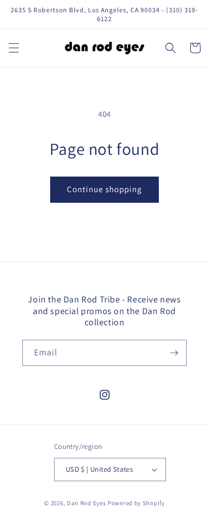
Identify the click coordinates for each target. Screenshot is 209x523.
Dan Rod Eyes (86, 503)
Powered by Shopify (136, 503)
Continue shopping (104, 189)
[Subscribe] (174, 353)
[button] (14, 48)
